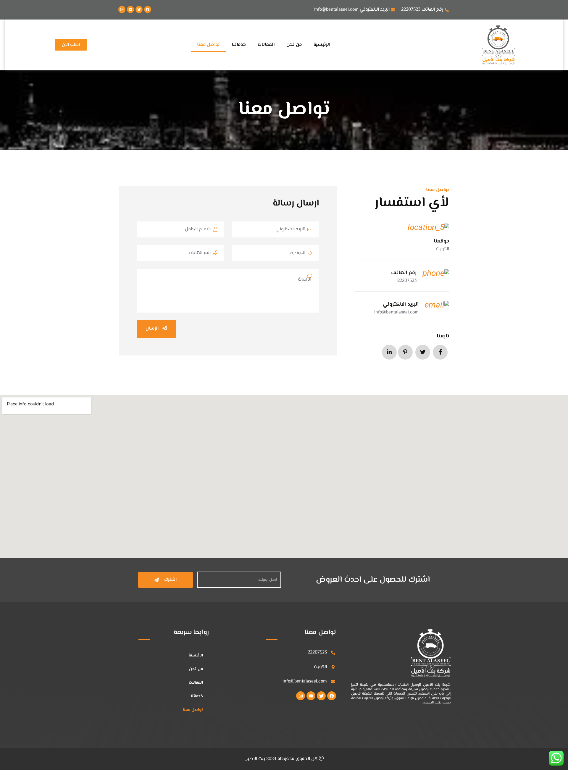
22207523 (407, 280)
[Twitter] (139, 9)
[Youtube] (130, 9)
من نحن (294, 44)
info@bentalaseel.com (396, 312)
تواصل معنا (208, 44)
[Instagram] (121, 9)
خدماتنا (239, 44)
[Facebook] (147, 9)
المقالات (266, 44)
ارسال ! (152, 328)
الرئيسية (322, 44)
